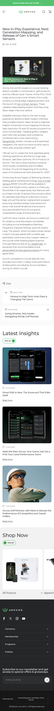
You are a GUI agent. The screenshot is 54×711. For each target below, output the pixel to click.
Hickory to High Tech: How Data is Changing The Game (28, 298)
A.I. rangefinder (35, 244)
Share (8, 283)
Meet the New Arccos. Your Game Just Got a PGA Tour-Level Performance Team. (26, 453)
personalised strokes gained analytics (21, 250)
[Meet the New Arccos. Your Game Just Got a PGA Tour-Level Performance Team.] (27, 425)
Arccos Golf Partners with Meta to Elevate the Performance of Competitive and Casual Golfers (27, 513)
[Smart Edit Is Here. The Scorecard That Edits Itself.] (27, 365)
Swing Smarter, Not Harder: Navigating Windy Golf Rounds (21, 315)
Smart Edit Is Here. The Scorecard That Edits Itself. (26, 394)
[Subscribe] (46, 679)
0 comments (10, 388)
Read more (8, 400)
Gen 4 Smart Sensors (27, 104)
